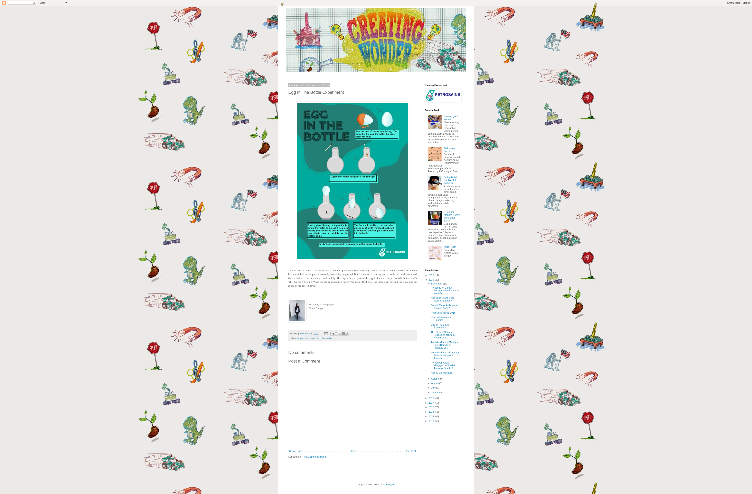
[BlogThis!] (336, 334)
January (435, 392)
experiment (315, 338)
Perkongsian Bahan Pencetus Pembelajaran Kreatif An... (445, 290)
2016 (431, 407)
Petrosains (327, 338)
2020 (431, 275)
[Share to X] (340, 334)
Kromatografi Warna (451, 118)
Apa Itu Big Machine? (442, 373)
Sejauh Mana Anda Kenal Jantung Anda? (444, 307)
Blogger (390, 484)
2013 (431, 421)
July (433, 387)
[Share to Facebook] (343, 334)
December (437, 283)
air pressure (303, 338)
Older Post (410, 451)
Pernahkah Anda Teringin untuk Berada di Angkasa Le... (444, 345)
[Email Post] (325, 333)
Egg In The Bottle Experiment (440, 326)
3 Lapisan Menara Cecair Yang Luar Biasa (452, 216)
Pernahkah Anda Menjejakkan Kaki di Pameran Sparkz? (443, 365)
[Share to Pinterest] (347, 334)
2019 (431, 279)
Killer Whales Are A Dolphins (441, 318)
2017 (431, 402)
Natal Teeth (450, 247)
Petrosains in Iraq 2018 (443, 312)
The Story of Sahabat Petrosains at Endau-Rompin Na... (443, 335)
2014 (431, 416)
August (435, 383)
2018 (431, 398)
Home (353, 451)
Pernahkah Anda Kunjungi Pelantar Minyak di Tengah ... (445, 355)
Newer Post (295, 451)
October (435, 378)
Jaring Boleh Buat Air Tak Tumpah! (450, 180)
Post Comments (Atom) (315, 456)
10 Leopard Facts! (450, 149)
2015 (431, 411)
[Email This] (332, 334)
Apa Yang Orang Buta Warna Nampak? (442, 299)
